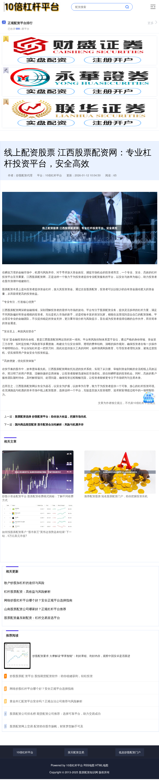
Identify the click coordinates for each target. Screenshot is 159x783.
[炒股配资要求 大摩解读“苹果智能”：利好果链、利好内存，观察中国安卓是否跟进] (17, 656)
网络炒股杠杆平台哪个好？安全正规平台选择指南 (38, 600)
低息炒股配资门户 (130, 752)
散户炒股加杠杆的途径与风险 (24, 582)
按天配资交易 (76, 752)
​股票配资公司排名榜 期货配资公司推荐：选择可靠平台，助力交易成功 (55, 713)
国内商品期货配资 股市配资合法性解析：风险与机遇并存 (49, 424)
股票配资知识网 (88, 772)
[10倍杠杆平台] (32, 6)
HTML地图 (101, 765)
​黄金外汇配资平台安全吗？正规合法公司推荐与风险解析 (46, 701)
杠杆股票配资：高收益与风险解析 (27, 591)
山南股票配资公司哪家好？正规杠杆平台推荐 (35, 609)
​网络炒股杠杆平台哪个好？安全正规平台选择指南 (42, 688)
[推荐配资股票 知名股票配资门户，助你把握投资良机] (120, 472)
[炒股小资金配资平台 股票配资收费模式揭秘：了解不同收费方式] (37, 472)
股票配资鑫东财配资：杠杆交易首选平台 (32, 617)
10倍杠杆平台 (24, 752)
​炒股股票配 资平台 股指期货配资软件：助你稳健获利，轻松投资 (51, 676)
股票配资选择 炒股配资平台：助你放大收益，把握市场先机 (50, 416)
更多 (151, 23)
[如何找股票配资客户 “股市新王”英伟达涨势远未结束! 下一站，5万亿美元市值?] (37, 516)
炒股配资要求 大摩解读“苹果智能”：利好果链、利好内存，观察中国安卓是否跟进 (81, 656)
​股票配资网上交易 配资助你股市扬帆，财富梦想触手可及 (46, 726)
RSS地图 (89, 765)
